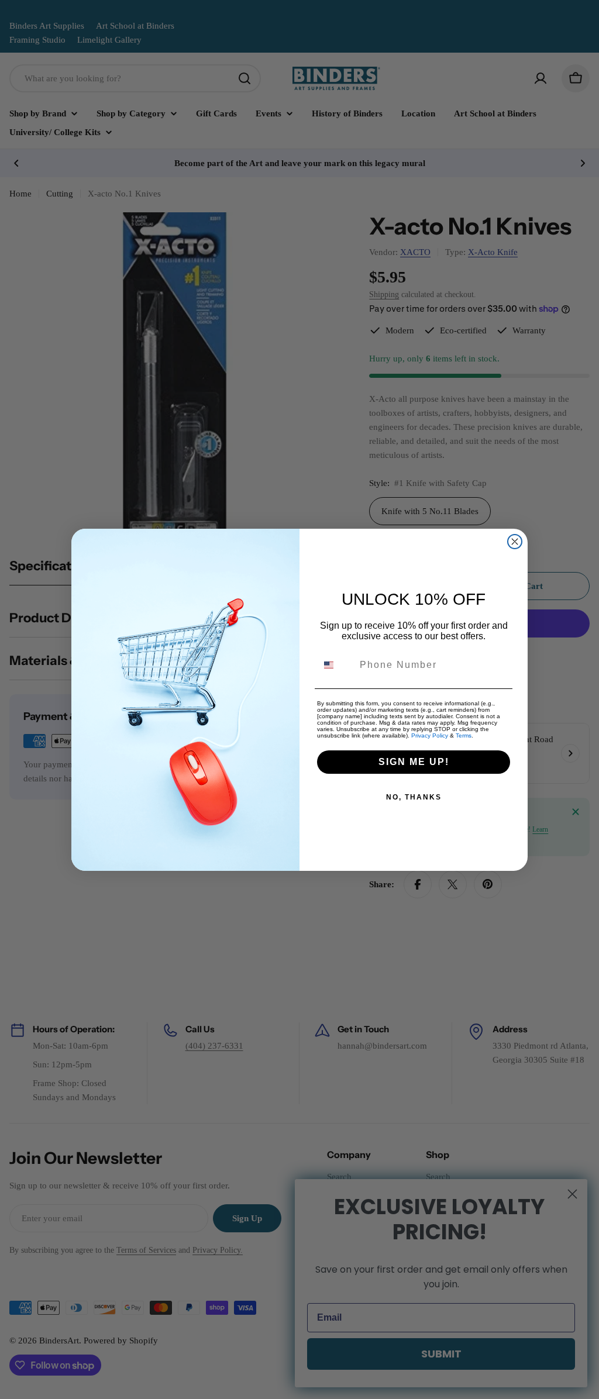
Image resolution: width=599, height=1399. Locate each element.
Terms (463, 735)
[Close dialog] (515, 542)
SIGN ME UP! (413, 762)
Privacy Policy (429, 735)
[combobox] (336, 665)
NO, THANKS (414, 797)
